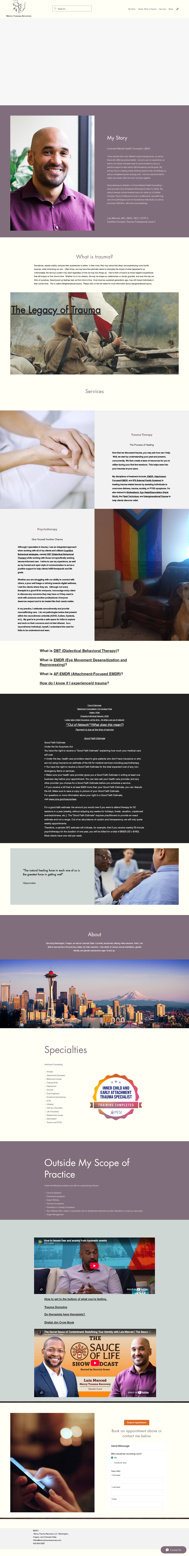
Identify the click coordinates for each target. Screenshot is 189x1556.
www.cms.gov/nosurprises (62, 799)
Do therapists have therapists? (65, 1314)
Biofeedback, (133, 492)
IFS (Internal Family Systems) (147, 480)
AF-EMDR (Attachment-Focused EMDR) (87, 674)
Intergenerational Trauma (156, 496)
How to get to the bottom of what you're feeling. (75, 1299)
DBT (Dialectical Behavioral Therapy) (85, 651)
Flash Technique (131, 496)
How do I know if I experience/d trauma (73, 683)
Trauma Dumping (55, 1307)
